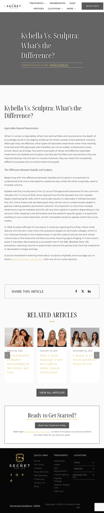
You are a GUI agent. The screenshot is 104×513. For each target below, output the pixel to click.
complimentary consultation (27, 259)
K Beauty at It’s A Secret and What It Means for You (85, 359)
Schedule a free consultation (37, 431)
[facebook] (11, 475)
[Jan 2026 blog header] (52, 328)
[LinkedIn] (89, 291)
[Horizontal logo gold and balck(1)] (12, 5)
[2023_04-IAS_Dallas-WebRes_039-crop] (85, 328)
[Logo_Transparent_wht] (19, 455)
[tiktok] (11, 480)
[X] (82, 291)
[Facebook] (76, 291)
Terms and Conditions (21, 505)
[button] (7, 355)
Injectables (59, 65)
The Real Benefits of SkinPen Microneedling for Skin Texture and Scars (18, 363)
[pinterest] (22, 475)
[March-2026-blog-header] (19, 328)
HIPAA (36, 505)
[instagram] (17, 475)
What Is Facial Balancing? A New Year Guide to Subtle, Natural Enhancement (51, 363)
